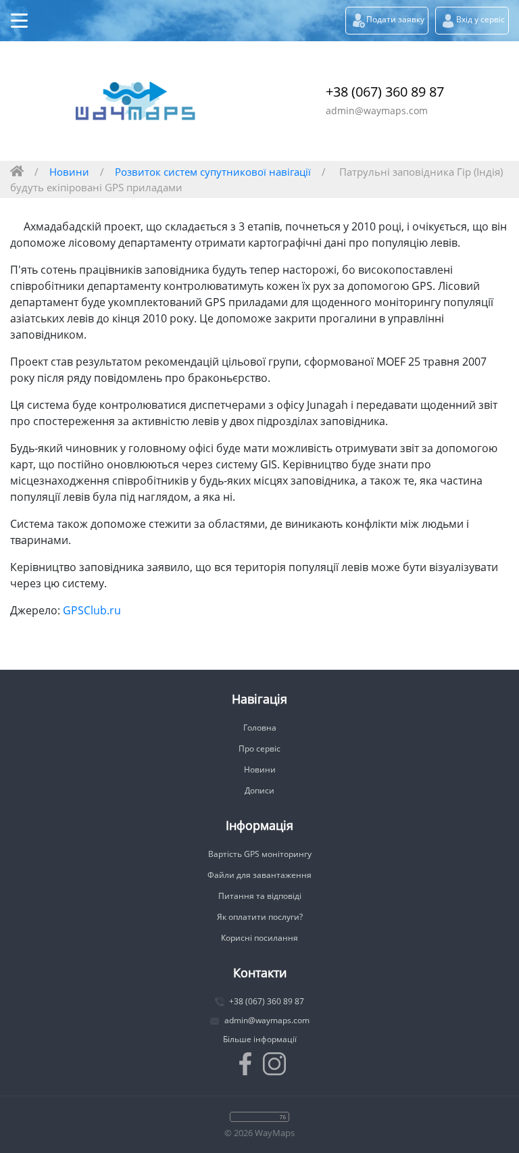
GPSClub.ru (92, 610)
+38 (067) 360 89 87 (385, 91)
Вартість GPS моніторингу (260, 854)
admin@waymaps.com (377, 110)
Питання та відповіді (259, 896)
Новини (69, 171)
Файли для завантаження (259, 875)
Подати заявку (395, 19)
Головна (259, 727)
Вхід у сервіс (480, 19)
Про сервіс (259, 748)
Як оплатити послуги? (260, 917)
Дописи (259, 790)
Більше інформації (260, 1039)
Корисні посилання (259, 937)
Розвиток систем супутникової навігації (213, 171)
